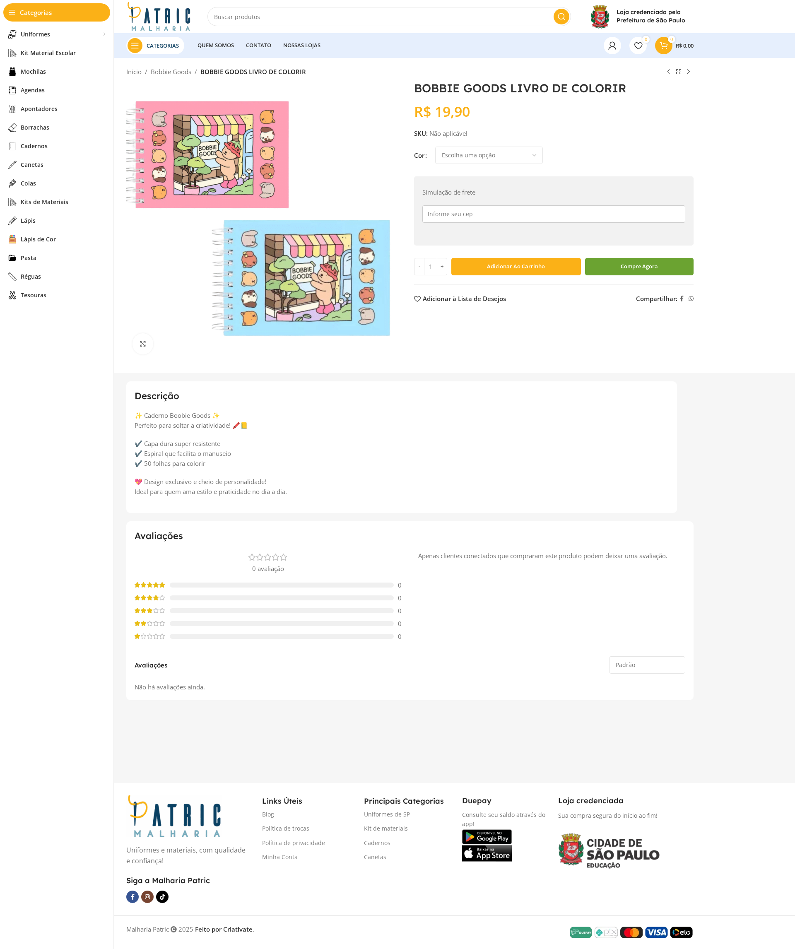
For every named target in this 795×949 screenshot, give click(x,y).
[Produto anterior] (669, 72)
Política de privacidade (293, 843)
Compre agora (639, 266)
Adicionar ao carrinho (516, 266)
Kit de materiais (386, 828)
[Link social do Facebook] (681, 298)
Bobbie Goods (171, 71)
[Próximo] (689, 72)
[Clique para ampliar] (142, 343)
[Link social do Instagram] (147, 897)
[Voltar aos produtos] (679, 72)
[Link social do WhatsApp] (691, 298)
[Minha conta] (612, 45)
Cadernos (377, 843)
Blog (268, 814)
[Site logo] (158, 16)
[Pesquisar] (561, 16)
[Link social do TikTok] (162, 897)
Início (134, 71)
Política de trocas (285, 828)
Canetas (375, 857)
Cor (419, 155)
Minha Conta (280, 857)
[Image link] (174, 815)
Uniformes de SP (387, 814)
